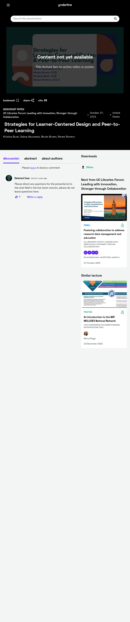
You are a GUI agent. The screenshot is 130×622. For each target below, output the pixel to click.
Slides (89, 167)
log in (33, 168)
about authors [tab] (52, 158)
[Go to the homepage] (65, 5)
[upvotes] (16, 197)
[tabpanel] (41, 182)
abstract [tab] (30, 158)
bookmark (9, 100)
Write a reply (35, 196)
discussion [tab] (11, 158)
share (26, 100)
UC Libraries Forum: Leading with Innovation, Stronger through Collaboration (103, 184)
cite (40, 100)
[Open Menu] (8, 5)
